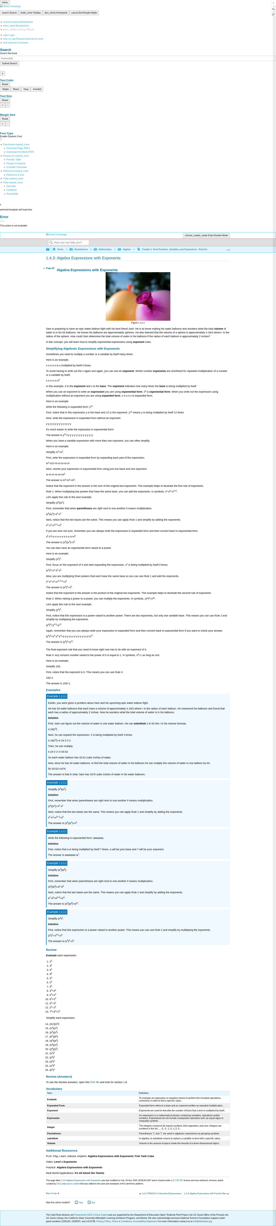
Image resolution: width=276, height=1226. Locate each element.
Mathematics (105, 249)
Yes (81, 1202)
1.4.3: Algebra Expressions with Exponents (81, 1180)
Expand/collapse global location (228, 248)
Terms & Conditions (122, 1221)
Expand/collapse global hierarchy (49, 249)
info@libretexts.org (202, 1221)
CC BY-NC (178, 1180)
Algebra (126, 249)
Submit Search (9, 63)
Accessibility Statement (145, 1221)
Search (51, 242)
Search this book (8, 53)
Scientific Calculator (16, 167)
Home (60, 249)
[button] (11, 190)
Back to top (51, 1193)
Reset (5, 84)
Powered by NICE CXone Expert (91, 1215)
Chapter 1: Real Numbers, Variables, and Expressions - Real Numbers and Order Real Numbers (190, 249)
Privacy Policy (103, 1221)
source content (73, 1183)
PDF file (94, 1082)
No (93, 1202)
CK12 (59, 1183)
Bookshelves (81, 249)
